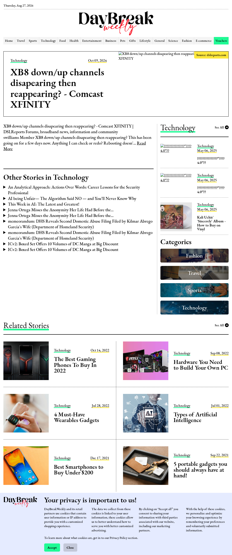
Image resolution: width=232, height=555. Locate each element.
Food (62, 40)
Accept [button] (52, 547)
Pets (122, 40)
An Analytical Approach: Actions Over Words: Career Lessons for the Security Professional (74, 190)
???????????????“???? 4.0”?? (211, 160)
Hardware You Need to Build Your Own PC (201, 365)
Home (9, 40)
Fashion (187, 40)
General (160, 40)
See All (219, 127)
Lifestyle (145, 40)
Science (173, 40)
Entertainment (92, 40)
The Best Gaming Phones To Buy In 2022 (75, 364)
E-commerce (204, 40)
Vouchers (221, 40)
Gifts (132, 40)
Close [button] (70, 547)
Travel (21, 40)
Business (110, 40)
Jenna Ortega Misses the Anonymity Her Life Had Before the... (61, 210)
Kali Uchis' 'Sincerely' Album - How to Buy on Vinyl (211, 223)
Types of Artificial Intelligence (195, 417)
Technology (48, 40)
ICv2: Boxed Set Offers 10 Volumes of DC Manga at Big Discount (63, 244)
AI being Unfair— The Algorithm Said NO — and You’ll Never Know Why (72, 198)
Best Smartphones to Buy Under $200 (78, 469)
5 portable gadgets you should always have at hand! (200, 469)
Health (74, 40)
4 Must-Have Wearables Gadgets (76, 417)
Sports (33, 40)
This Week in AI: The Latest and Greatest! (43, 204)
